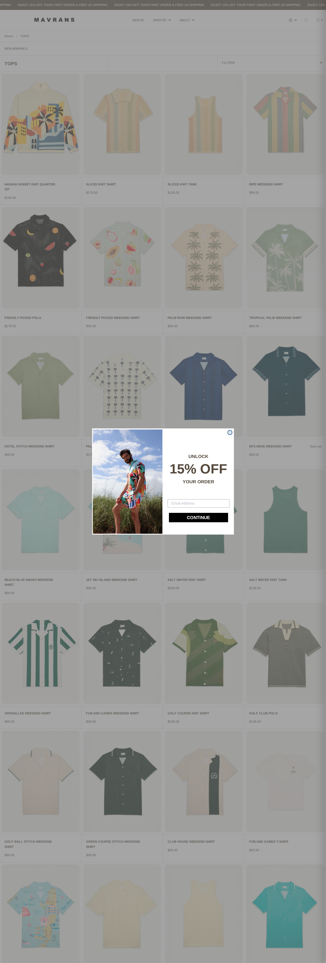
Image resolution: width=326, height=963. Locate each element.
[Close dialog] (230, 432)
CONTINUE (198, 517)
